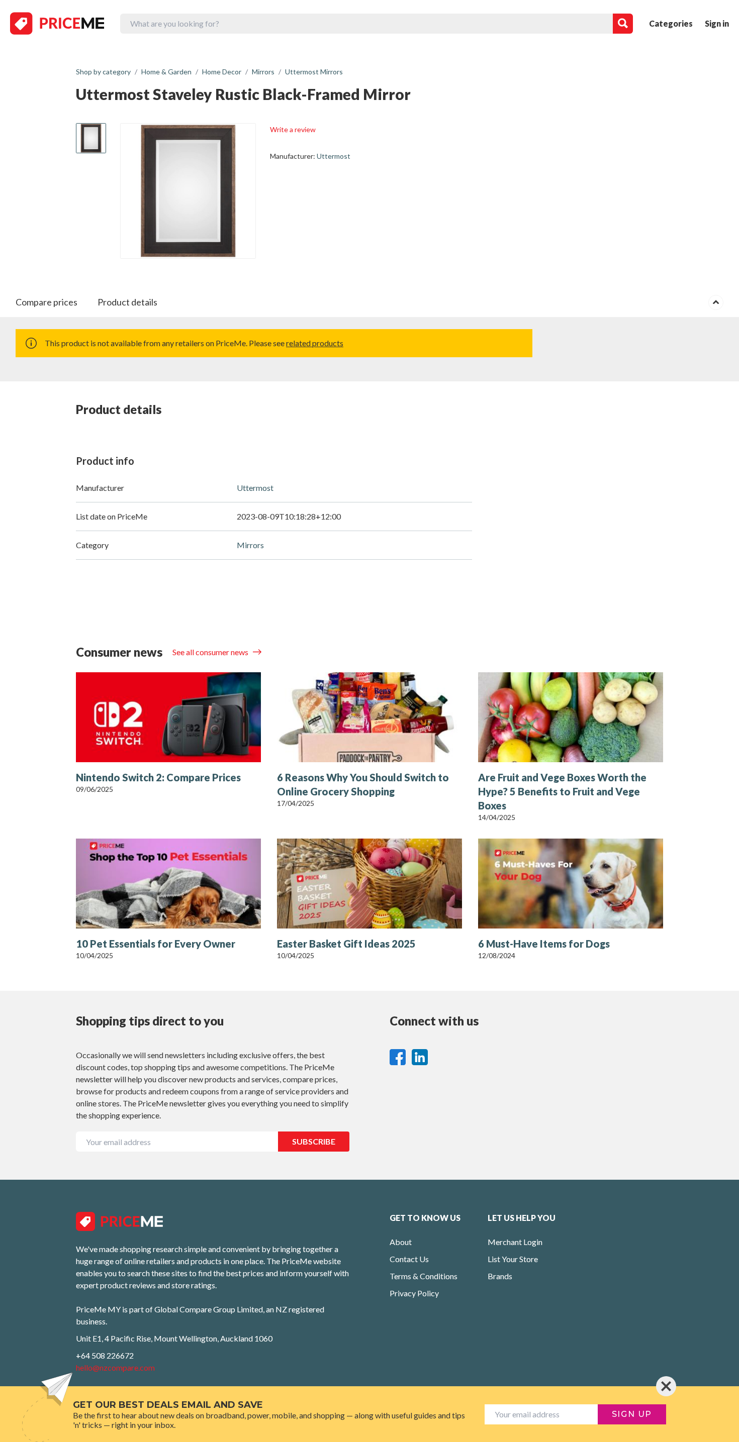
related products (314, 343)
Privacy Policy (414, 1293)
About (401, 1242)
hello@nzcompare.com (115, 1367)
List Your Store (513, 1259)
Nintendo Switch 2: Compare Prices (158, 777)
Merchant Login (515, 1242)
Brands (500, 1276)
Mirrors (250, 545)
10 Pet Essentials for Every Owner (155, 944)
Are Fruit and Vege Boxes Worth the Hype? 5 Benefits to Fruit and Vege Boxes (562, 791)
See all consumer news (211, 652)
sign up (632, 1414)
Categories (671, 23)
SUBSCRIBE (313, 1141)
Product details (127, 301)
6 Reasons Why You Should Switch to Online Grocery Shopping (363, 784)
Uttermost (333, 156)
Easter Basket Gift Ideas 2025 (346, 944)
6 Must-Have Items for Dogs (544, 944)
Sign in (717, 23)
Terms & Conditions (423, 1276)
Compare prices (46, 301)
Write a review (293, 129)
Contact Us (409, 1259)
